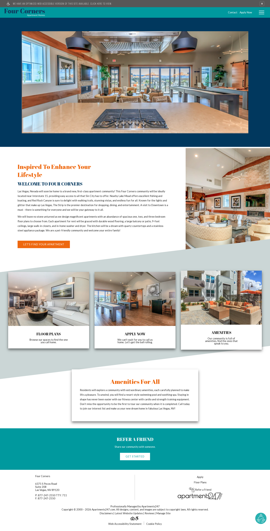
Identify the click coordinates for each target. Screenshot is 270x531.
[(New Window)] (200, 496)
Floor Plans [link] (200, 482)
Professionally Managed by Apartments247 (135, 506)
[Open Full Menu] (261, 12)
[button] (262, 3)
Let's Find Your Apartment (43, 244)
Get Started (135, 456)
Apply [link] (200, 477)
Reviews (149, 513)
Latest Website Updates (129, 513)
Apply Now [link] (246, 12)
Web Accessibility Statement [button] (125, 523)
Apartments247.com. (104, 509)
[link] (24, 12)
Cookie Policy (154, 523)
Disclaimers (106, 513)
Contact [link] (232, 12)
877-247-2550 (52, 495)
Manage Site (163, 513)
